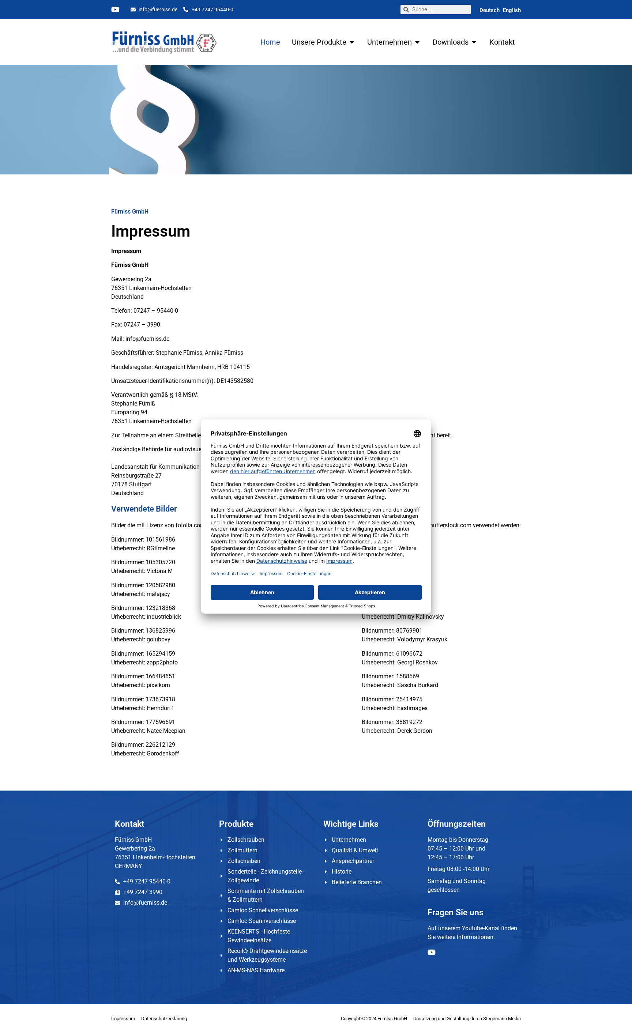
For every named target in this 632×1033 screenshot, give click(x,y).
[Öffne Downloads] (474, 42)
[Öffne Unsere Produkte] (352, 42)
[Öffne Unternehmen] (417, 42)
